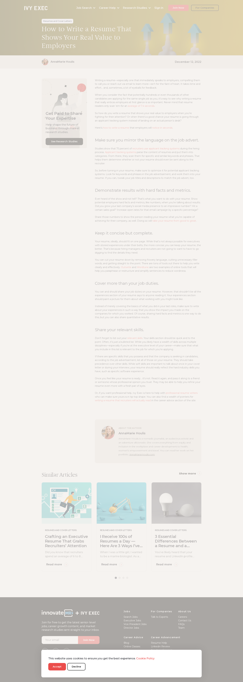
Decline (76, 666)
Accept (57, 666)
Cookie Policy (145, 658)
